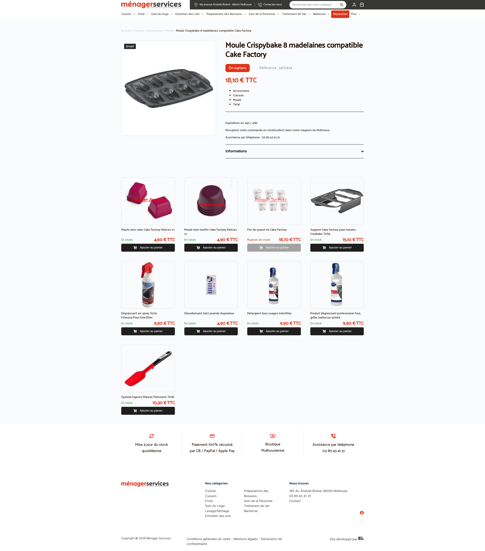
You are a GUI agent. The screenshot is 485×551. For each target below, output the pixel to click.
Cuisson (139, 30)
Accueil (126, 30)
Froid (141, 14)
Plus (354, 14)
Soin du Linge (215, 506)
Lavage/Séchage (217, 511)
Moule (169, 30)
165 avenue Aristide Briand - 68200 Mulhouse (225, 4)
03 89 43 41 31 (271, 137)
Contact (295, 501)
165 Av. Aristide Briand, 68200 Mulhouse (318, 491)
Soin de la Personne (262, 14)
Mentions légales (246, 539)
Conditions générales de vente (208, 539)
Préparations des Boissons (224, 14)
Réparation (340, 14)
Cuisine (126, 14)
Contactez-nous (273, 4)
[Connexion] (354, 5)
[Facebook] (362, 513)
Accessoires (155, 30)
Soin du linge (160, 14)
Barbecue (319, 14)
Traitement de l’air (294, 14)
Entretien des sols (187, 14)
